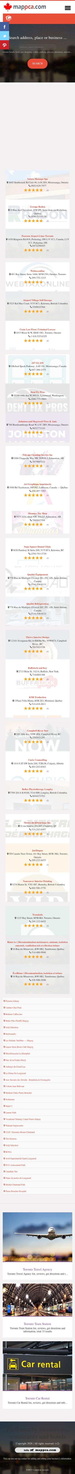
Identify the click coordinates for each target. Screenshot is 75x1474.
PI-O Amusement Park (15, 1164)
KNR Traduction (37, 697)
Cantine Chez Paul (13, 1007)
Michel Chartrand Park (15, 1184)
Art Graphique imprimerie (37, 484)
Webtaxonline (37, 270)
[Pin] (4, 44)
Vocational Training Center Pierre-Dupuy (23, 1119)
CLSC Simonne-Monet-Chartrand (20, 1132)
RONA (8, 1151)
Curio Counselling (37, 760)
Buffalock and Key (37, 668)
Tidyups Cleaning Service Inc (37, 454)
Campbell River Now (37, 730)
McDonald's (10, 1033)
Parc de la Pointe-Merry (15, 1060)
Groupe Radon (37, 206)
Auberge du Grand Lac (15, 1066)
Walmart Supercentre (14, 1125)
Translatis (37, 914)
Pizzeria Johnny (12, 1000)
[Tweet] (4, 35)
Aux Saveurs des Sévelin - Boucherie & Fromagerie (27, 1079)
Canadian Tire (11, 1171)
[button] (8, 18)
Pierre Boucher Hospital (15, 1191)
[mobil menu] (68, 7)
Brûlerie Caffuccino (13, 1014)
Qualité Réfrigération (37, 603)
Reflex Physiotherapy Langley (37, 789)
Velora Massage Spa (37, 179)
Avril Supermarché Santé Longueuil (20, 1158)
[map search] (25, 7)
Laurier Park (10, 1112)
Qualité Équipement (37, 574)
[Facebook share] (4, 26)
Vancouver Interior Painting (37, 881)
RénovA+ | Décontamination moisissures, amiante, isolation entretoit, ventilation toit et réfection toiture (37, 943)
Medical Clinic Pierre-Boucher (18, 1092)
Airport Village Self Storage (37, 300)
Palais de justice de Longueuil (18, 1177)
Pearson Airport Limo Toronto (38, 236)
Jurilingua (37, 850)
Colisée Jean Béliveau (14, 1086)
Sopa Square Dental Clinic (37, 546)
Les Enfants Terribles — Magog (19, 1040)
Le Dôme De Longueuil (15, 1073)
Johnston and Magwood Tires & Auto (37, 421)
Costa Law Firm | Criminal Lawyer (38, 329)
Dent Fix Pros (38, 392)
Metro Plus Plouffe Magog (17, 1020)
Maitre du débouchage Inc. (37, 822)
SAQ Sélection (11, 1027)
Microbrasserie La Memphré (17, 1053)
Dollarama (9, 1099)
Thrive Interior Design (37, 637)
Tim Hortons (11, 1138)
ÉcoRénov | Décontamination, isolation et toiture (37, 973)
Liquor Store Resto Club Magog (19, 1046)
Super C (9, 1105)
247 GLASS (37, 362)
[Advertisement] (37, 122)
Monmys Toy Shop (37, 513)
